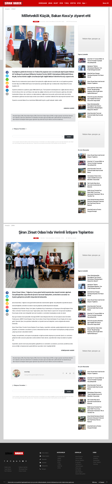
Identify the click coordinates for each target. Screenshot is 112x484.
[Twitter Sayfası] (8, 461)
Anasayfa (7, 9)
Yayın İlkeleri (7, 469)
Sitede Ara (96, 456)
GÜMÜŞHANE (43, 3)
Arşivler (44, 462)
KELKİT (56, 3)
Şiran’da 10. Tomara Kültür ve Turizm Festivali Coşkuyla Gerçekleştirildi (95, 60)
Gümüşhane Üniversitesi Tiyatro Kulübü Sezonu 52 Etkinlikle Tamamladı (94, 177)
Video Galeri (45, 456)
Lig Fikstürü (78, 464)
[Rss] (20, 461)
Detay (95, 482)
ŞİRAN (50, 3)
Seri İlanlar (78, 470)
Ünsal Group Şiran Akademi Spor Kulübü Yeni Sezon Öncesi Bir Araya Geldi (95, 98)
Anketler (95, 458)
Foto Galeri (45, 453)
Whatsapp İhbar (23, 469)
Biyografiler (96, 460)
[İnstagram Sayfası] (11, 461)
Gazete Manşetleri (80, 474)
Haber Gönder (22, 471)
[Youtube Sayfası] (14, 461)
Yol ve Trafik (78, 458)
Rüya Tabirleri (97, 462)
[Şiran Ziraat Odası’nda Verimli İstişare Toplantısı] (40, 265)
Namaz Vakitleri (79, 460)
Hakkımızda (7, 467)
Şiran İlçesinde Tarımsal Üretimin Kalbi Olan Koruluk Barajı (95, 115)
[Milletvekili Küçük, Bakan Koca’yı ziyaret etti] (40, 46)
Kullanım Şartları (23, 467)
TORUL (66, 3)
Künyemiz (45, 466)
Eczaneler (78, 462)
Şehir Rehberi (79, 472)
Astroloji (95, 464)
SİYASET (13, 9)
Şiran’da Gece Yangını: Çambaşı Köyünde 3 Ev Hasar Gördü (95, 75)
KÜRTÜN (73, 3)
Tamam (102, 482)
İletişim (44, 469)
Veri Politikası (7, 471)
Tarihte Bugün (79, 466)
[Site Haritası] (23, 461)
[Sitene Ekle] (27, 461)
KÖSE (61, 3)
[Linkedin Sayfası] (17, 461)
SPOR (79, 3)
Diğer (84, 3)
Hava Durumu (79, 456)
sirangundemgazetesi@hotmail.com (34, 375)
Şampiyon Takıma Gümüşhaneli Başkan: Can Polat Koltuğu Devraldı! (94, 68)
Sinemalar (78, 468)
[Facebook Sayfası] (5, 461)
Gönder (69, 136)
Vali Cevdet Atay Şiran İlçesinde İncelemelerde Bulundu (94, 185)
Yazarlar (44, 459)
